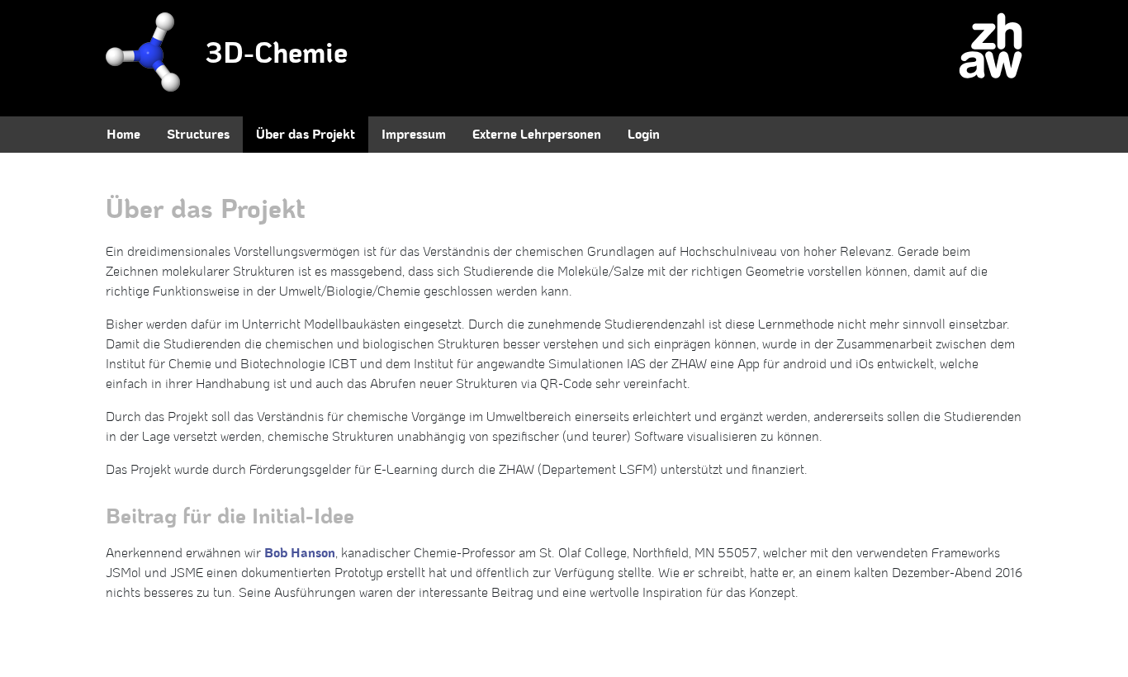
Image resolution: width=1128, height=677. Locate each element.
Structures (198, 134)
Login (644, 134)
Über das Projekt (305, 134)
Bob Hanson (299, 553)
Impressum (414, 134)
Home (123, 134)
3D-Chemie (276, 54)
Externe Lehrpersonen (536, 134)
